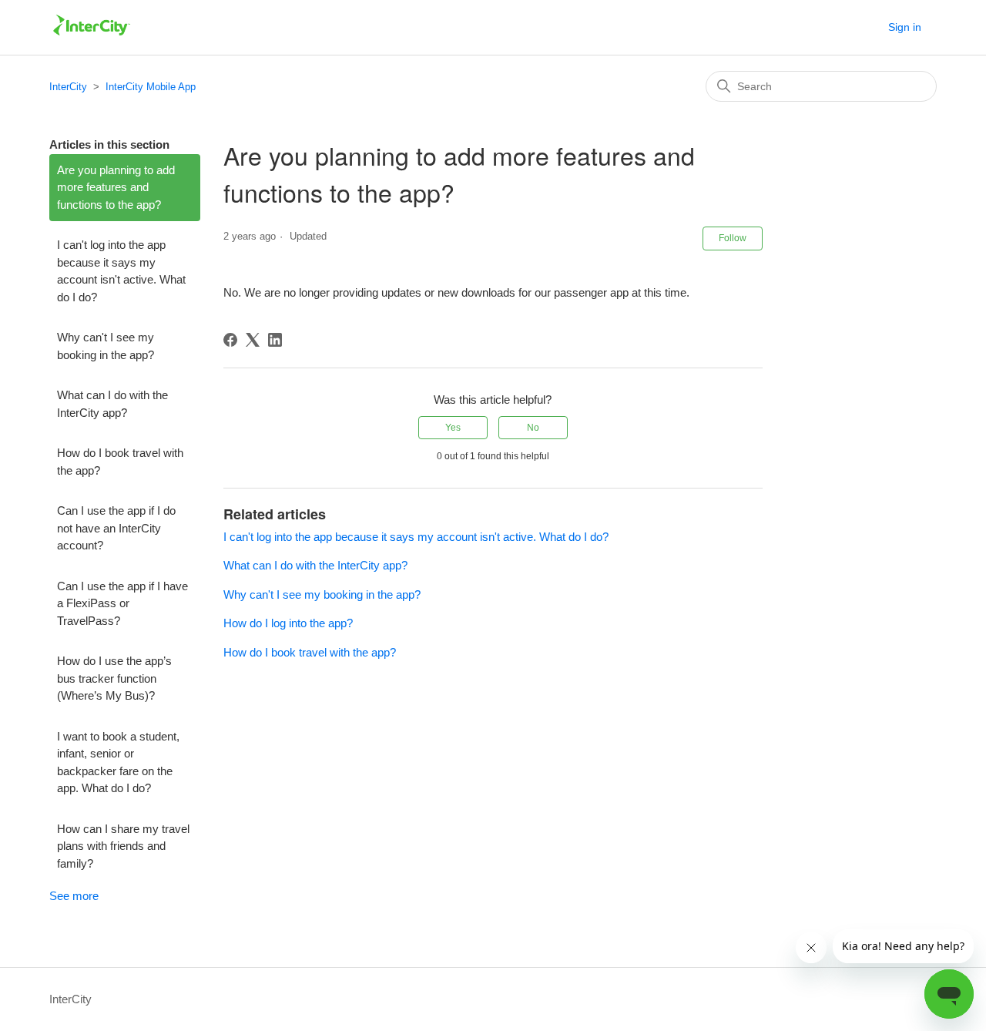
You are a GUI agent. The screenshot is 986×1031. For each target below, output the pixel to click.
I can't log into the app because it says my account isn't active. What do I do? (121, 271)
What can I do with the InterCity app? (112, 403)
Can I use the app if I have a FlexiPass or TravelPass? (122, 603)
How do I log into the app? (288, 623)
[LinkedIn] (275, 340)
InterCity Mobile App (151, 86)
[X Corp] (253, 340)
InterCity (68, 86)
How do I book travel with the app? (120, 461)
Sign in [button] (904, 27)
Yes (453, 427)
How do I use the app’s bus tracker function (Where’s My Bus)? (114, 678)
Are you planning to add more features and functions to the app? (116, 187)
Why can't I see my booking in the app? (105, 346)
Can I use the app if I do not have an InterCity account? (116, 528)
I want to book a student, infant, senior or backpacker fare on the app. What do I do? (118, 762)
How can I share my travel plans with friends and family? (123, 846)
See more (74, 895)
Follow (732, 238)
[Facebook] (230, 340)
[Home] (91, 35)
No (533, 427)
